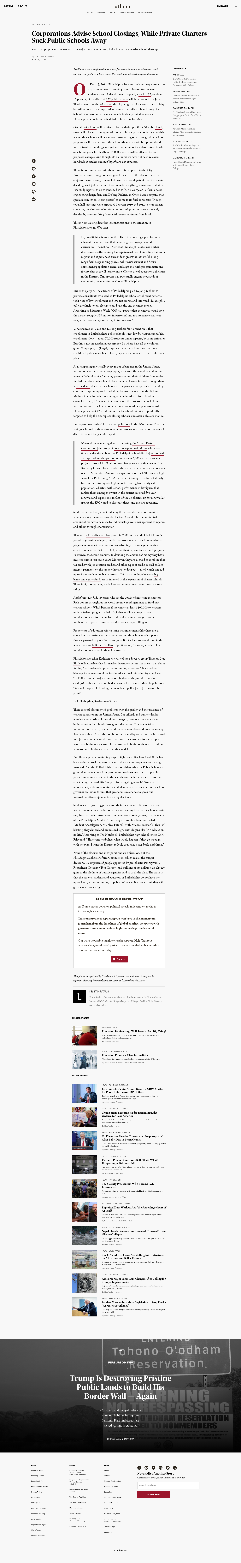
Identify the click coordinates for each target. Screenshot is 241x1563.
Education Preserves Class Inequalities (125, 1055)
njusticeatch (121, 1197)
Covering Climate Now (77, 1526)
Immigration (114, 1180)
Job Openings (109, 1526)
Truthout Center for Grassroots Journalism (112, 1520)
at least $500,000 (137, 607)
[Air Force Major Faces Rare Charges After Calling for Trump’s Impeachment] (84, 1283)
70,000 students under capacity (123, 338)
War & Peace (114, 1251)
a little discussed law (98, 535)
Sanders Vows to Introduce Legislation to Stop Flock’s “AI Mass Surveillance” (134, 1304)
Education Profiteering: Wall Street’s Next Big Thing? (134, 1031)
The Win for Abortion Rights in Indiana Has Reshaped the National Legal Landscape (187, 148)
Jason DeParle (109, 1063)
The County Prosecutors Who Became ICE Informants (128, 1185)
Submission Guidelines (113, 1497)
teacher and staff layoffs (103, 162)
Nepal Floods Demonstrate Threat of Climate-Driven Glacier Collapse (187, 165)
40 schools (106, 104)
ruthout (119, 1102)
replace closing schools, (116, 416)
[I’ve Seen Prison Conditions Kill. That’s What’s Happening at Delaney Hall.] (84, 1164)
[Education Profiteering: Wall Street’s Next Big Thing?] (84, 1035)
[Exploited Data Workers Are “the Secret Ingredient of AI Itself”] (84, 1212)
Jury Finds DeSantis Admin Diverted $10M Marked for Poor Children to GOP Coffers (133, 1090)
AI (92, 12)
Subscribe (108, 1492)
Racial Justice (36, 1519)
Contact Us (108, 1532)
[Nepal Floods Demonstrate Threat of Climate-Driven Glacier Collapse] (84, 1235)
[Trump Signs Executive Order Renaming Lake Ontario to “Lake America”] (84, 1117)
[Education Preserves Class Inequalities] (84, 1059)
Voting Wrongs (75, 1513)
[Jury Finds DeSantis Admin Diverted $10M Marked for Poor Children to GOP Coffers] (84, 1093)
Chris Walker (109, 1126)
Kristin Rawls (40, 56)
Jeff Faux (107, 1041)
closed (158, 127)
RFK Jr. (113, 12)
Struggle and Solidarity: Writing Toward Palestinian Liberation (78, 1472)
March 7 (141, 119)
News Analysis (40, 24)
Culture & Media (37, 1470)
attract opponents (98, 797)
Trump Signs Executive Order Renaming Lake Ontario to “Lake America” (129, 1114)
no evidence (83, 386)
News (104, 1051)
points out (124, 424)
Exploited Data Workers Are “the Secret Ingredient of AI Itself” (134, 1209)
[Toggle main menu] (234, 6)
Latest (8, 6)
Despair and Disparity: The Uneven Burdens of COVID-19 (79, 1482)
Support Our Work (111, 1486)
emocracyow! (125, 1221)
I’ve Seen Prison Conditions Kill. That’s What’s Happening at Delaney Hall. (186, 99)
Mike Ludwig (109, 1268)
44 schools (90, 127)
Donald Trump (145, 12)
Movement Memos (76, 1508)
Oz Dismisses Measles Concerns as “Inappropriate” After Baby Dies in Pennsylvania (187, 115)
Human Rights (36, 1492)
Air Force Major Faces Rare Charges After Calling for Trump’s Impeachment (187, 132)
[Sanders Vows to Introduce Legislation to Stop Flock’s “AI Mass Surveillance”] (84, 1306)
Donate (222, 6)
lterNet (51, 56)
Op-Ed (104, 1156)
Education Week (100, 310)
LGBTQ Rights (36, 1503)
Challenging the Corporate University (77, 1520)
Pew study (79, 190)
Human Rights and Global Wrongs (79, 1490)
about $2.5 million (100, 411)
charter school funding (129, 411)
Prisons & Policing (118, 1156)
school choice (112, 180)
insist (116, 630)
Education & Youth (118, 1051)
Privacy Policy (109, 1508)
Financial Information (112, 1503)
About (22, 6)
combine (154, 560)
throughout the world (102, 602)
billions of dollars (102, 645)
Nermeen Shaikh (110, 1221)
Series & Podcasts (38, 1535)
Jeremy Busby (109, 1173)
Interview (106, 1203)
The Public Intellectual (77, 1502)
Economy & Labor (121, 1203)
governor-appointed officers (130, 448)
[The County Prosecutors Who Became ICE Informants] (84, 1188)
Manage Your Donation (112, 1481)
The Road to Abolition (77, 1497)
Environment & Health (119, 1132)
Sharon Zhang (109, 1102)
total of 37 (144, 94)
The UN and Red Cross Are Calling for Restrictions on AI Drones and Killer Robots (185, 82)
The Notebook (108, 835)
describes (102, 223)
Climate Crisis (127, 12)
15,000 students (119, 152)
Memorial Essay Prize (112, 1513)
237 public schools (117, 99)
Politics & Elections (118, 1085)
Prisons (101, 12)
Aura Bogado (109, 1197)
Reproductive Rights (38, 1524)
